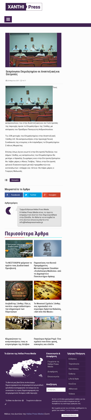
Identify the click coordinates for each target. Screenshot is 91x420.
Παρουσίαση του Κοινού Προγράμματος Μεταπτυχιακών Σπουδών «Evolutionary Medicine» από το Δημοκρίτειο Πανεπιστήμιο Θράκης (47, 269)
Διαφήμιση (53, 371)
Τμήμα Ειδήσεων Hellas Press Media (34, 209)
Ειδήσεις (73, 359)
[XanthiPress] (24, 6)
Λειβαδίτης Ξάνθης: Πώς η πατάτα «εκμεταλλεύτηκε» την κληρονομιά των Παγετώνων (18, 307)
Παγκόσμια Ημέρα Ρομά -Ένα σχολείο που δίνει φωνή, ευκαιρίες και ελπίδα (47, 341)
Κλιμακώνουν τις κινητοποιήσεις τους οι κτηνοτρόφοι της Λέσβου (17, 341)
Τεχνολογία (74, 364)
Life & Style (74, 379)
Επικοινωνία (53, 376)
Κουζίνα (72, 384)
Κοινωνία (14, 180)
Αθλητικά (73, 389)
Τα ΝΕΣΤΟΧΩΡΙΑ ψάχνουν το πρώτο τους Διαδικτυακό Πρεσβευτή (18, 265)
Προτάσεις (74, 369)
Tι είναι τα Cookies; (72, 410)
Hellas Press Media (34, 414)
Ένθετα (72, 374)
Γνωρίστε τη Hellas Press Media (53, 364)
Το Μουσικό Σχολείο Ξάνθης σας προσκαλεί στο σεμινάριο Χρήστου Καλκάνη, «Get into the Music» (47, 307)
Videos (72, 394)
